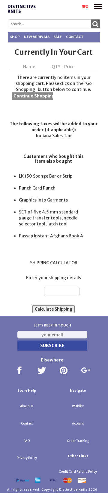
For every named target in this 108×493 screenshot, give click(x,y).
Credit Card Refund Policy (78, 472)
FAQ (27, 441)
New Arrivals (37, 37)
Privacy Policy (27, 458)
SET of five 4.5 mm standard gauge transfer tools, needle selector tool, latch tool (48, 218)
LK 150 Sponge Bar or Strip (45, 176)
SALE (58, 37)
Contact (75, 37)
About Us (26, 406)
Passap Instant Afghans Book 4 (51, 236)
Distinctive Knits (22, 9)
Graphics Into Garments (43, 200)
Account (78, 423)
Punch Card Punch (37, 188)
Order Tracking (78, 441)
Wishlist (78, 406)
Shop (15, 37)
